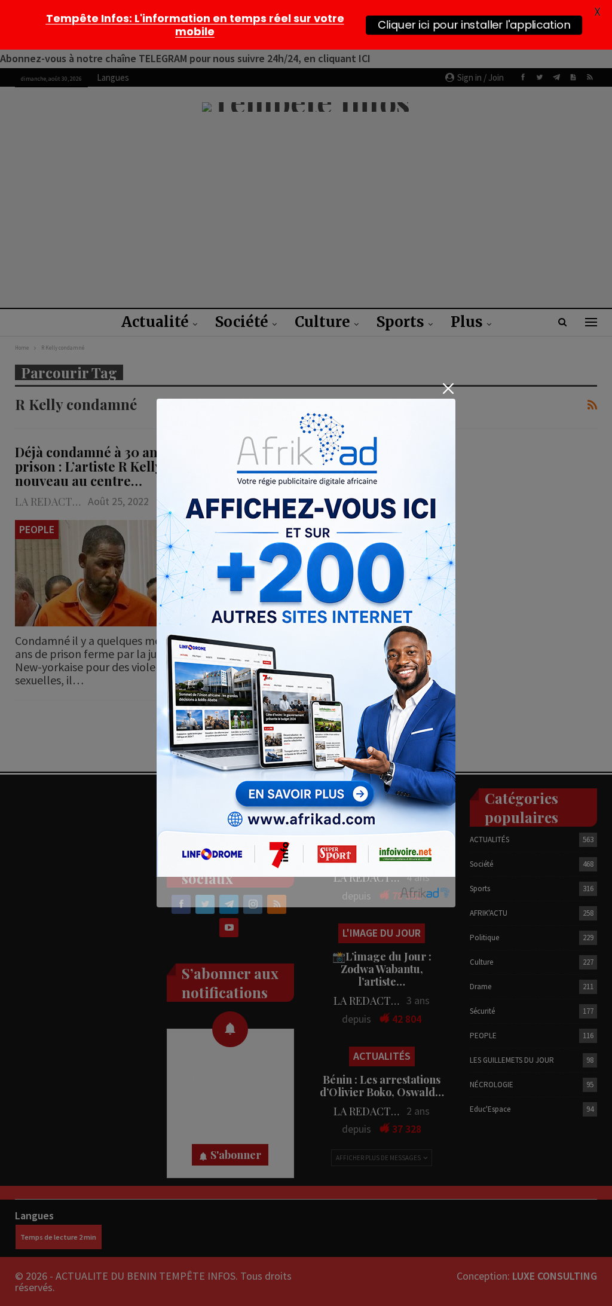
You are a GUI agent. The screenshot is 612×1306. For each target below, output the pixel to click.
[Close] (447, 388)
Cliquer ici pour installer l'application (474, 24)
